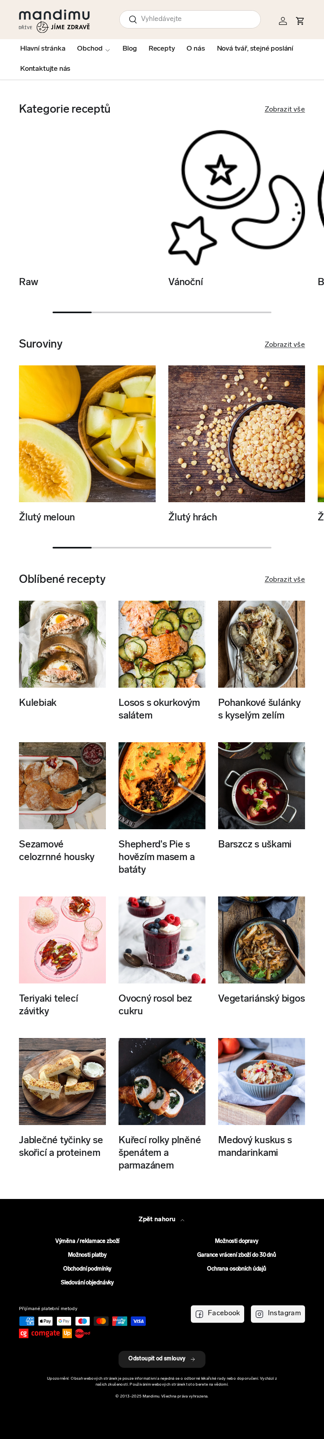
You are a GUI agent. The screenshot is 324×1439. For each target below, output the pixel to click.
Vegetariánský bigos (261, 999)
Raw (28, 282)
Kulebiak (38, 703)
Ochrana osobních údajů (236, 1269)
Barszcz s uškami (255, 845)
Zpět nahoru (158, 1219)
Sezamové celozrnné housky (56, 851)
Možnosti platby (87, 1255)
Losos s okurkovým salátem (159, 709)
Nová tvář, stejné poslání (255, 49)
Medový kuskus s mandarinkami (255, 1147)
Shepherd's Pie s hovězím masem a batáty (156, 857)
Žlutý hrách (192, 518)
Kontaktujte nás (45, 69)
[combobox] (190, 19)
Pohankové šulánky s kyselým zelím (259, 709)
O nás (195, 49)
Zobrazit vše (285, 109)
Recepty (162, 49)
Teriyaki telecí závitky (48, 1005)
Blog (129, 49)
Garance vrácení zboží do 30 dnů (236, 1255)
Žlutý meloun (47, 518)
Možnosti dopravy (236, 1241)
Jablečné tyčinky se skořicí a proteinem (61, 1147)
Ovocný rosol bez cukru (155, 1005)
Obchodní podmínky (87, 1269)
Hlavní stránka (42, 49)
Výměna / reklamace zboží (87, 1241)
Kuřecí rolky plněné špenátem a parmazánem (160, 1153)
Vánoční (185, 282)
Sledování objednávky (87, 1283)
